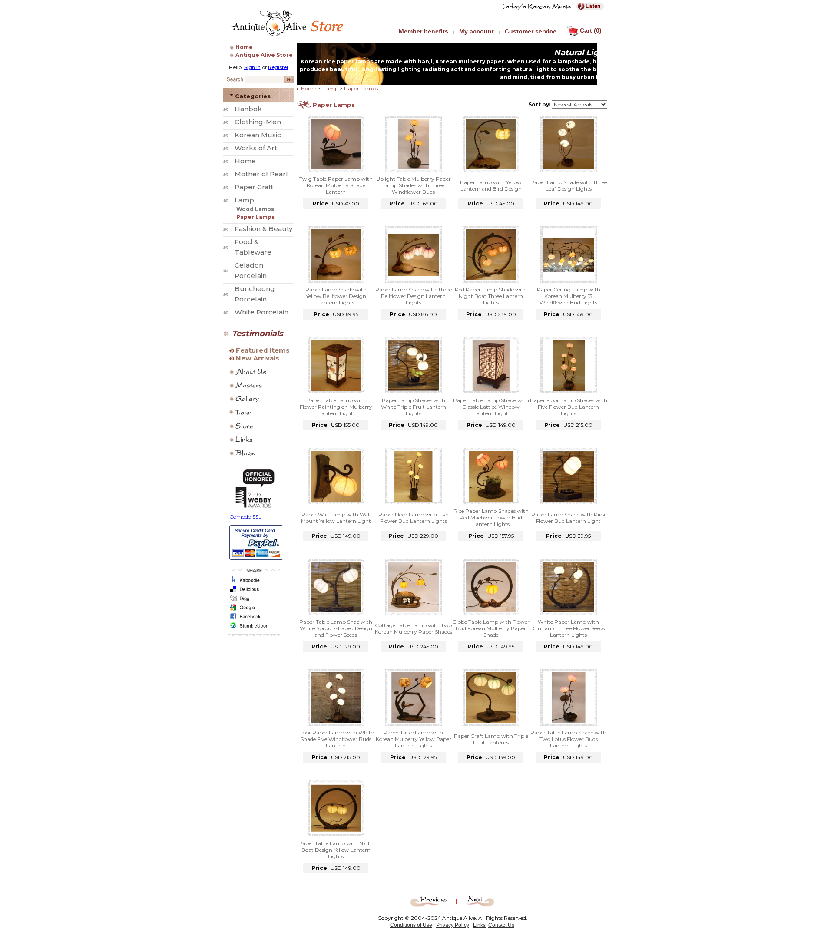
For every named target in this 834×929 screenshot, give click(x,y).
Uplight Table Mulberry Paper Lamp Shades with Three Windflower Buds (413, 185)
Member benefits (423, 31)
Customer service (530, 31)
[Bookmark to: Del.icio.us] (253, 591)
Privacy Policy (452, 925)
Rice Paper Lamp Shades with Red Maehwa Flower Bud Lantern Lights (491, 517)
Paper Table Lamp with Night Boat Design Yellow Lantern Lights (336, 850)
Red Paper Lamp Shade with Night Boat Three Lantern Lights (491, 296)
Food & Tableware (253, 247)
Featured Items (263, 350)
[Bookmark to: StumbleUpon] (253, 628)
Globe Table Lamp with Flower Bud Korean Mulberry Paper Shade (491, 628)
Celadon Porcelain (251, 270)
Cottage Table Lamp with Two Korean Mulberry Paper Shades (413, 628)
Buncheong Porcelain (255, 293)
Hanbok (248, 109)
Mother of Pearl (261, 174)
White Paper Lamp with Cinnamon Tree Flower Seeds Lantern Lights (569, 628)
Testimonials (257, 333)
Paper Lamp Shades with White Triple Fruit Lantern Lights (413, 407)
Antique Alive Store (264, 55)
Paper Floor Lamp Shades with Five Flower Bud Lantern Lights (568, 407)
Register (278, 67)
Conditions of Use (411, 925)
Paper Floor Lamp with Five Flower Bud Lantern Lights (413, 517)
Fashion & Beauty (263, 229)
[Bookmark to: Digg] (253, 601)
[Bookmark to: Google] (253, 610)
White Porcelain (261, 312)
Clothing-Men (258, 122)
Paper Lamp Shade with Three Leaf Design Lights (568, 185)
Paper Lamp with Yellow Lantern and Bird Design (491, 185)
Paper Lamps (255, 217)
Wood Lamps (255, 209)
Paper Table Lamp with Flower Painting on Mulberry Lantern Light (336, 407)
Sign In (252, 67)
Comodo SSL (245, 516)
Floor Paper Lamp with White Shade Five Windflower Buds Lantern (336, 739)
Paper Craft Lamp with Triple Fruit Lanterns (491, 739)
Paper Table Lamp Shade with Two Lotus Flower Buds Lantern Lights (568, 739)
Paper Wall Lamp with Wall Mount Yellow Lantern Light (336, 517)
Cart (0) (591, 30)
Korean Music (258, 135)
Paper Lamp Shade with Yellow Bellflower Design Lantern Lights (336, 296)
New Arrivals (257, 358)
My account (476, 31)
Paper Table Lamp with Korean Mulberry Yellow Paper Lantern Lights (413, 739)
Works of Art (256, 148)
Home (244, 47)
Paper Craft (254, 187)
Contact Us (501, 925)
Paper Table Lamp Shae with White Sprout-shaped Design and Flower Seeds (335, 628)
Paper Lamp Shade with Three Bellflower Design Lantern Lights (413, 296)
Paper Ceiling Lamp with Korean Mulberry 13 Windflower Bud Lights (568, 296)
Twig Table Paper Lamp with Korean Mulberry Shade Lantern (336, 185)
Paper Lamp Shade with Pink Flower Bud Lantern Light (568, 517)
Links (479, 925)
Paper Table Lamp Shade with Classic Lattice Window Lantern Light (491, 407)
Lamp (244, 200)
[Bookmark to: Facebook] (253, 619)
